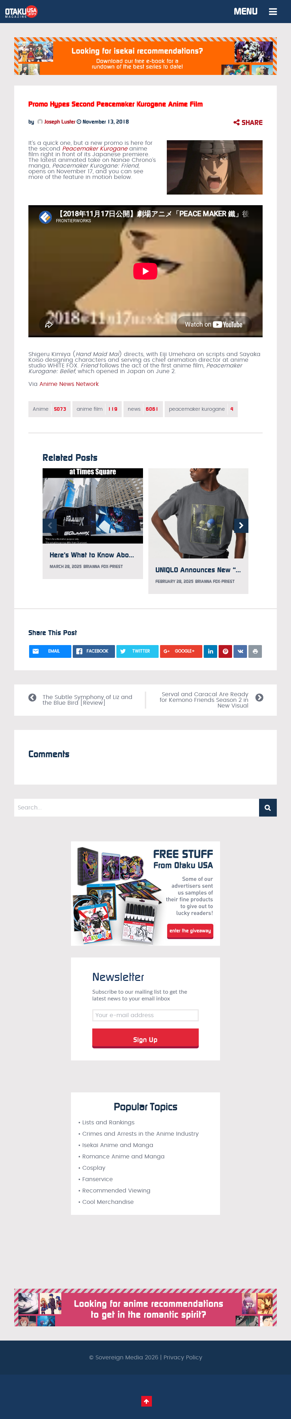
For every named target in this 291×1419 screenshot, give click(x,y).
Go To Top (146, 1401)
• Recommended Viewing (114, 1191)
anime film (97, 409)
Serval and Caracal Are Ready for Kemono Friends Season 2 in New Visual (204, 700)
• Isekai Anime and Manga (115, 1145)
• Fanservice (95, 1179)
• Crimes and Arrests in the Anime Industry (138, 1134)
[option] (93, 523)
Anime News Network (69, 384)
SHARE (251, 122)
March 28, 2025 (66, 566)
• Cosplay (91, 1168)
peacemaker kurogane (201, 409)
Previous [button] (50, 526)
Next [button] (241, 526)
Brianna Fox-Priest (103, 566)
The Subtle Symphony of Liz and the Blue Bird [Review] (87, 700)
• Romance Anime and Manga (121, 1156)
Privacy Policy (183, 1357)
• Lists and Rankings (106, 1122)
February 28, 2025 (174, 581)
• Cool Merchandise (106, 1202)
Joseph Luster (59, 122)
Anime (49, 409)
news (143, 409)
